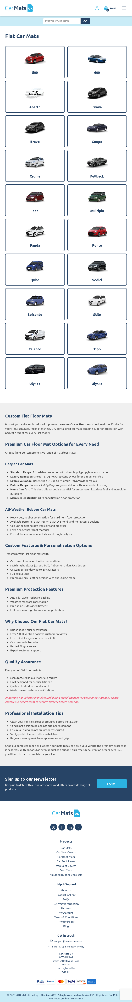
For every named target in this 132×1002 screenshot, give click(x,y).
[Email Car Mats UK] (78, 827)
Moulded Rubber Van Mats (66, 874)
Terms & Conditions (66, 917)
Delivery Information (66, 903)
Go (85, 21)
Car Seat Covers (66, 852)
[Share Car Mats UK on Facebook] (61, 827)
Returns (66, 908)
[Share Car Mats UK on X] (53, 827)
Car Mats (66, 847)
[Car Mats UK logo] (66, 813)
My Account (66, 912)
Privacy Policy (66, 921)
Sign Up (111, 783)
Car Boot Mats (66, 856)
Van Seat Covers (66, 865)
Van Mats (66, 870)
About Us (66, 890)
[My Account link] (97, 8)
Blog (66, 926)
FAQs (66, 899)
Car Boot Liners (66, 861)
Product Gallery (66, 894)
